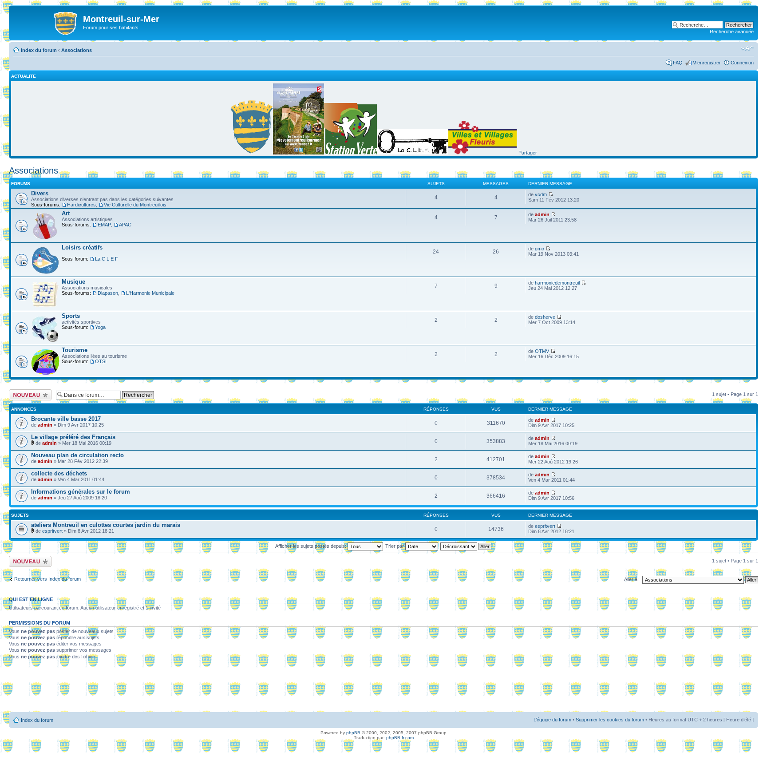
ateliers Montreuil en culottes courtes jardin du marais (105, 525)
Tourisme (74, 350)
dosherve (545, 317)
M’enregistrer (706, 62)
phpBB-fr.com (400, 737)
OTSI (101, 361)
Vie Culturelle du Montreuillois (135, 204)
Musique (73, 281)
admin (542, 214)
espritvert (52, 531)
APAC (125, 224)
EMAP (104, 224)
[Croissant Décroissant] (466, 546)
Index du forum (39, 50)
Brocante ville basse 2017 (66, 419)
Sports (71, 316)
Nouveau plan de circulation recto (77, 455)
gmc (539, 248)
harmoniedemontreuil (557, 282)
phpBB (353, 732)
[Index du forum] (47, 22)
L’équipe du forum (552, 719)
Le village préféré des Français (73, 437)
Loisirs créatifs (82, 247)
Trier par (395, 546)
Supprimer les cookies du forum (610, 719)
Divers (39, 193)
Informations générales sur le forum (80, 491)
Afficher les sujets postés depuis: (311, 546)
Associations (76, 50)
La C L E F (106, 258)
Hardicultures (81, 204)
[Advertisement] (383, 689)
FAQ (678, 62)
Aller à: (631, 579)
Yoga (100, 327)
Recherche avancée (732, 31)
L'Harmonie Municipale (150, 293)
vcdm (541, 194)
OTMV (542, 351)
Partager (527, 152)
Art (66, 213)
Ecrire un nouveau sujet (28, 394)
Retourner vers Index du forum (47, 579)
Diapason (108, 293)
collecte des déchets (59, 473)
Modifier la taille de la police (747, 48)
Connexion (742, 62)
